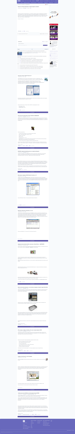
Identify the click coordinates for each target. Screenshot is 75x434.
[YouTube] (47, 1)
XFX (33, 119)
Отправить (45, 45)
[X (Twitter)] (50, 1)
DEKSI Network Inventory (27, 177)
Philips (28, 153)
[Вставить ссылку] (26, 45)
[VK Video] (55, 24)
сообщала (39, 397)
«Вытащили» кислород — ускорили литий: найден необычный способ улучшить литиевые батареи (31, 66)
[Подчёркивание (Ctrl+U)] (21, 45)
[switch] (43, 41)
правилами (47, 41)
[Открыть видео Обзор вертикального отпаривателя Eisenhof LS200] (54, 37)
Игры (31, 425)
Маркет (32, 427)
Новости (19, 2)
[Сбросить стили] (24, 45)
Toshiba (22, 395)
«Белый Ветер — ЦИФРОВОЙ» (29, 247)
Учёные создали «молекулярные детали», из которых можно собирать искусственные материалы (31, 67)
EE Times (22, 413)
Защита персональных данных (46, 425)
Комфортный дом (51, 2)
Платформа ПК (46, 2)
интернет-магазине (42, 279)
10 (20, 60)
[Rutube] (56, 24)
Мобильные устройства (33, 2)
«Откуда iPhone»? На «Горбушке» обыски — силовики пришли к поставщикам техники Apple (32, 60)
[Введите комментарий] (33, 43)
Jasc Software (21, 359)
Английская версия (21, 107)
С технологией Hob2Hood (54, 64)
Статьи (21, 2)
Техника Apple (23, 4)
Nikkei (21, 168)
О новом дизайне (25, 425)
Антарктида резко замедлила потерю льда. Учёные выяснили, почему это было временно (30, 68)
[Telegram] (49, 1)
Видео (51, 24)
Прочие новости (25, 152)
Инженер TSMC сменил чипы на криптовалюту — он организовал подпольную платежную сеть (32, 59)
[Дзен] (46, 1)
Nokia (21, 78)
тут (28, 231)
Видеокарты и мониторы (27, 2)
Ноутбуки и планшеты (40, 2)
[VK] (67, 430)
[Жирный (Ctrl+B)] (19, 45)
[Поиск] (54, 1)
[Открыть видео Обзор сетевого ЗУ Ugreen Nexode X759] (54, 28)
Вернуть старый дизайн (25, 428)
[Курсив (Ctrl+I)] (20, 45)
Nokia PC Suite (38, 78)
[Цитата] (23, 45)
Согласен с (45, 41)
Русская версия (20, 106)
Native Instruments (23, 323)
